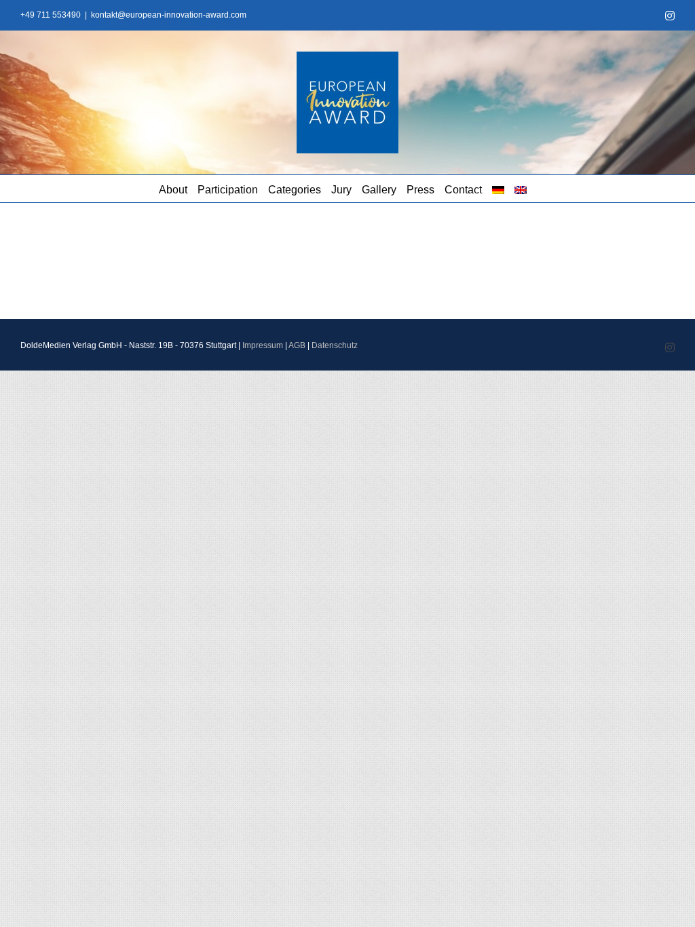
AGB (296, 345)
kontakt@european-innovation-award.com (168, 15)
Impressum (262, 345)
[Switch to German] (498, 188)
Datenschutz (335, 345)
